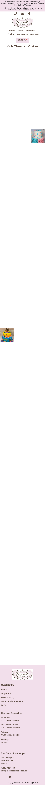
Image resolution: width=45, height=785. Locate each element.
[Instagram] (6, 777)
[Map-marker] (29, 13)
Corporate (22, 34)
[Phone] (15, 13)
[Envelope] (22, 13)
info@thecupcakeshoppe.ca (14, 770)
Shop (20, 30)
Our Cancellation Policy (12, 701)
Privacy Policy (7, 697)
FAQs (3, 705)
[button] (7, 60)
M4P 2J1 (5, 763)
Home (12, 30)
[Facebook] (3, 777)
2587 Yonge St (7, 757)
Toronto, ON (7, 760)
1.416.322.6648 (8, 767)
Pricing (11, 34)
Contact (34, 34)
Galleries (30, 30)
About (4, 689)
